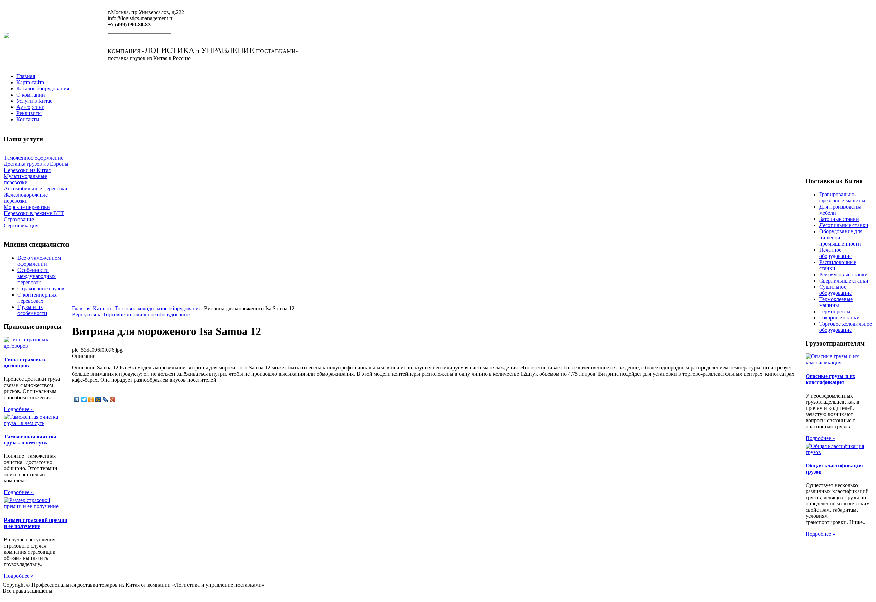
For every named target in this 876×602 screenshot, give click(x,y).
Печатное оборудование (835, 253)
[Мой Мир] (98, 399)
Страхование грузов (40, 288)
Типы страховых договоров (25, 362)
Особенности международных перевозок (36, 276)
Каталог (102, 308)
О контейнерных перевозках (37, 298)
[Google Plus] (112, 399)
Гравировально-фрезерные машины (842, 197)
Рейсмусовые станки (843, 274)
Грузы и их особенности (32, 310)
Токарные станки (839, 318)
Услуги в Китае (34, 101)
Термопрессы (834, 311)
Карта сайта (30, 82)
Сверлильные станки (843, 281)
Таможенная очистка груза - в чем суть (30, 440)
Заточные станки (839, 219)
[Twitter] (84, 399)
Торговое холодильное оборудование (158, 308)
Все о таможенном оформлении (39, 261)
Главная (25, 76)
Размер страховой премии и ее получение (35, 523)
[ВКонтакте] (76, 399)
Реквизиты (29, 113)
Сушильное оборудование (835, 290)
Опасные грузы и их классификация (830, 379)
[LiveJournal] (105, 399)
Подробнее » (19, 409)
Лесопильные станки (843, 225)
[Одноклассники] (91, 399)
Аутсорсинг (30, 107)
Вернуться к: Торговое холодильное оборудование (131, 314)
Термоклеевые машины (836, 302)
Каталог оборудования (42, 88)
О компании (30, 95)
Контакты (27, 119)
